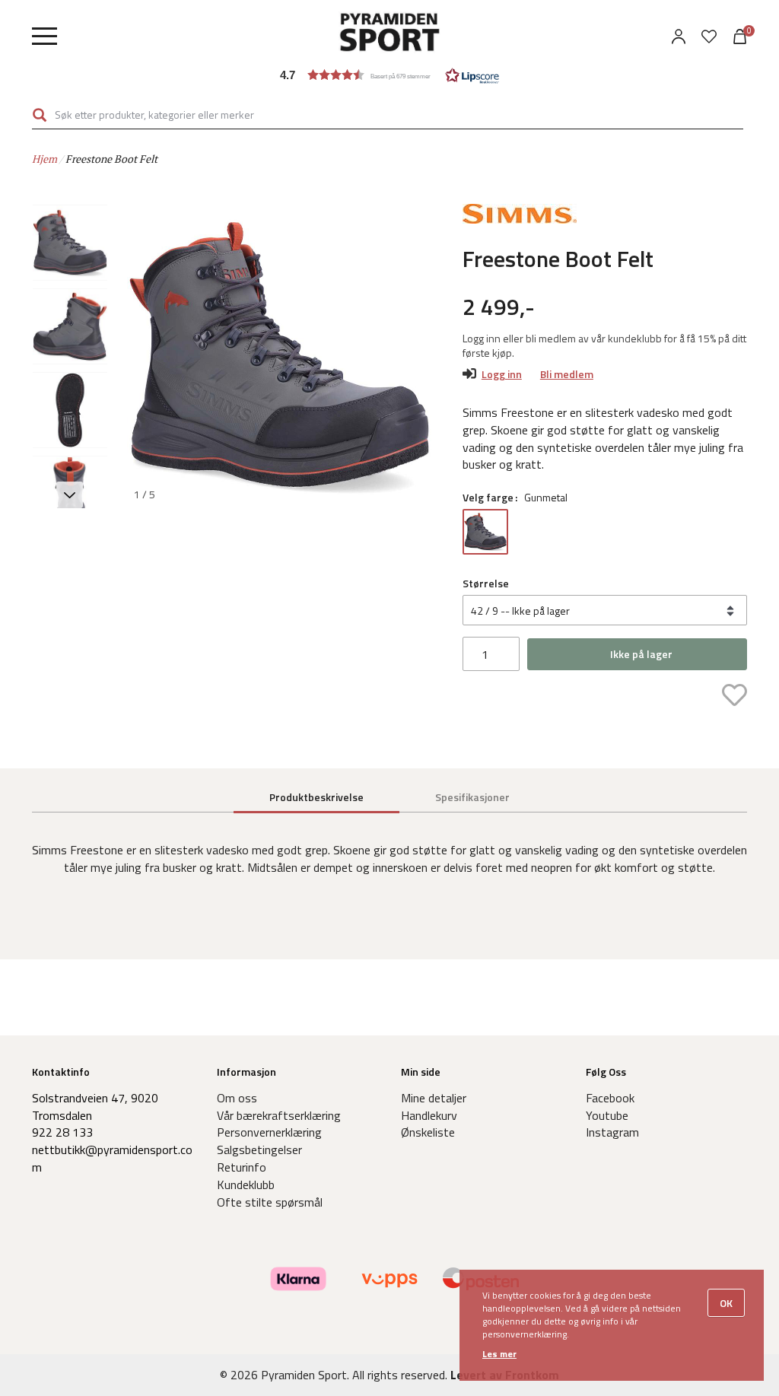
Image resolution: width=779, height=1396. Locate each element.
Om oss (237, 1097)
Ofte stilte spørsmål (270, 1202)
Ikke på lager (641, 654)
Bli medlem (566, 374)
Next (413, 356)
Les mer (499, 1354)
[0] (709, 36)
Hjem (44, 158)
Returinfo (241, 1167)
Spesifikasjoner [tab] (472, 797)
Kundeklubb (246, 1184)
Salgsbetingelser (259, 1149)
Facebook (610, 1097)
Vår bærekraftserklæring (279, 1115)
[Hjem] (389, 34)
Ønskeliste (428, 1132)
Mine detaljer (433, 1097)
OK (726, 1303)
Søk (39, 114)
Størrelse (486, 583)
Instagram (612, 1132)
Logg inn (502, 374)
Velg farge (488, 497)
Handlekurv (429, 1115)
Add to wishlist (734, 695)
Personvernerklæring (269, 1132)
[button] (389, 75)
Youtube (607, 1115)
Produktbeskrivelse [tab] (316, 797)
